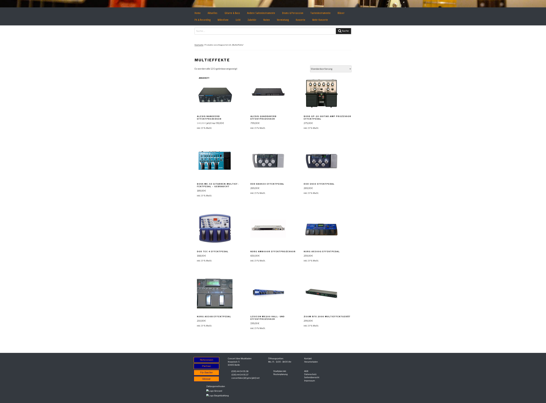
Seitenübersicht (311, 377)
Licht (238, 19)
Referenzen (206, 359)
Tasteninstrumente (321, 13)
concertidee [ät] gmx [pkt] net (245, 378)
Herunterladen (311, 362)
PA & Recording (203, 19)
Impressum (309, 380)
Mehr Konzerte (320, 19)
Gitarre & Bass (232, 13)
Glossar (206, 378)
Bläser (341, 13)
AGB (306, 371)
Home (198, 13)
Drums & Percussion (292, 13)
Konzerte (300, 19)
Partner (206, 366)
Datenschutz (310, 374)
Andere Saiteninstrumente (261, 13)
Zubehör (252, 19)
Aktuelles (213, 13)
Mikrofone (223, 19)
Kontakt (308, 358)
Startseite (199, 45)
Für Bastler (206, 372)
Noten (266, 19)
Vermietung (283, 19)
